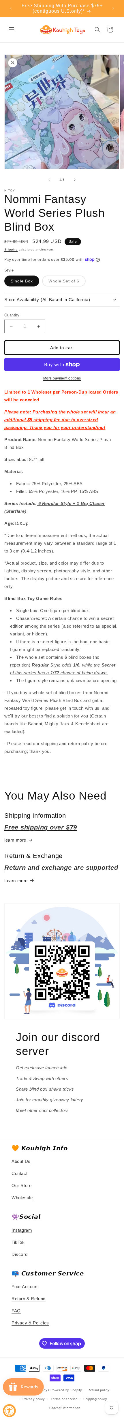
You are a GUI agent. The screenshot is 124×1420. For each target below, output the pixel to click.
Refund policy (98, 1390)
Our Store (21, 1185)
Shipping (11, 249)
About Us (21, 1161)
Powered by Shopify (66, 1390)
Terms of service (64, 1399)
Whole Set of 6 (67, 282)
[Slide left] (49, 179)
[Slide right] (74, 179)
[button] (11, 29)
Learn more (16, 880)
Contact (19, 1173)
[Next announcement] (113, 8)
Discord (19, 1254)
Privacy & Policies (30, 1322)
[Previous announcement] (10, 8)
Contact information (64, 1408)
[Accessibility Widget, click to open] (9, 1410)
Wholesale (22, 1197)
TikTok (18, 1242)
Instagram (22, 1230)
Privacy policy (33, 1399)
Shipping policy (95, 1399)
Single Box (22, 281)
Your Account (25, 1286)
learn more (15, 840)
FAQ (16, 1310)
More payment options (62, 378)
